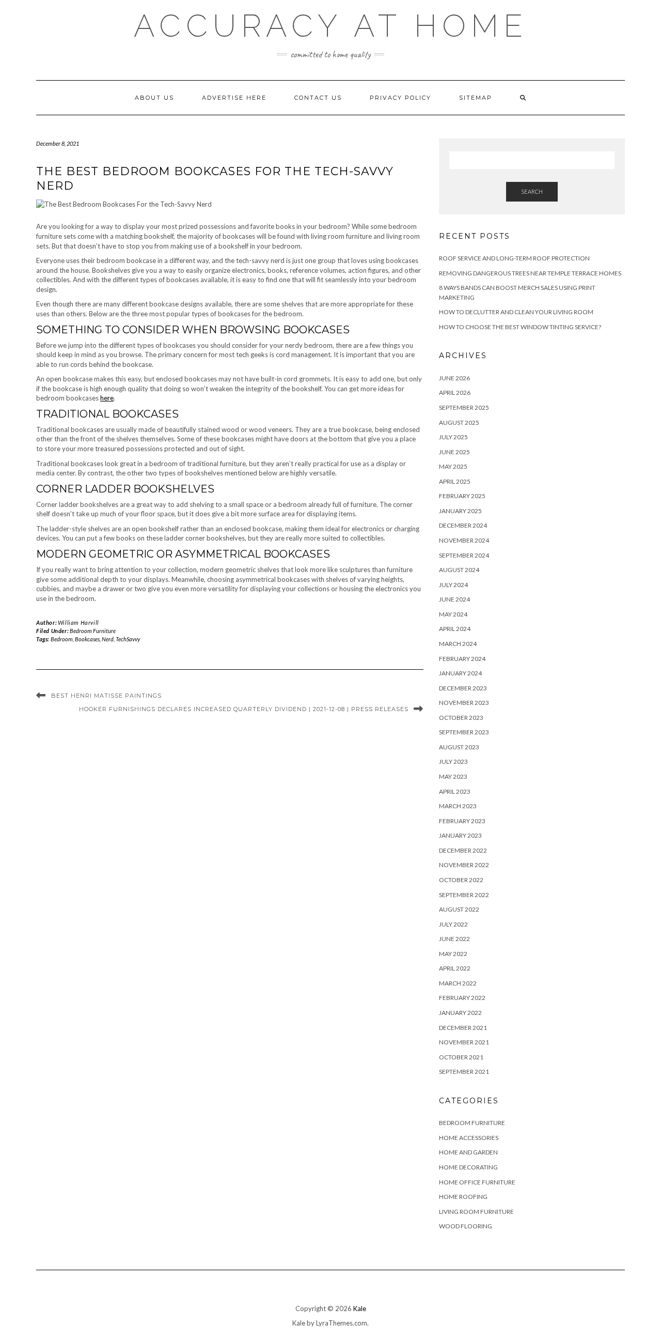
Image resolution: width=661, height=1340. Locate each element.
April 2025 (454, 481)
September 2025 (464, 407)
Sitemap (475, 97)
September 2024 (464, 555)
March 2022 (458, 983)
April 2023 (454, 791)
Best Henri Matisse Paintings (106, 695)
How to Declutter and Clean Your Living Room (516, 312)
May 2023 (453, 776)
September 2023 (464, 732)
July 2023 (453, 761)
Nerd (108, 639)
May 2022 (453, 954)
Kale (359, 1308)
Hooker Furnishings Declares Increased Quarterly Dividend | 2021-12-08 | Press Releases (243, 709)
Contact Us (318, 97)
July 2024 (453, 585)
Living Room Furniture (476, 1211)
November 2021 (464, 1042)
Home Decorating (468, 1167)
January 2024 (460, 673)
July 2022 (453, 924)
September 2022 (464, 895)
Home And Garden (468, 1152)
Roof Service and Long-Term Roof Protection (514, 258)
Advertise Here (234, 97)
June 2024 (454, 599)
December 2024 (463, 525)
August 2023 (459, 747)
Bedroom (62, 639)
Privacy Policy (400, 97)
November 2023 (464, 702)
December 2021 (463, 1027)
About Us (154, 97)
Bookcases (87, 639)
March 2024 (458, 644)
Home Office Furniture (477, 1182)
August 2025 (459, 422)
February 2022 (462, 998)
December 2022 (463, 850)
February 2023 (462, 821)
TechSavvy (128, 639)
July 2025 (453, 437)
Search (532, 191)
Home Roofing (463, 1196)
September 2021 (464, 1071)
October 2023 (461, 717)
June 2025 (454, 452)
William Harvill (78, 622)
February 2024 (462, 659)
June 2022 (454, 939)
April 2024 (454, 629)
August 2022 (459, 909)
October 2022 (461, 880)
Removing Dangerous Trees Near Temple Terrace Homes (530, 273)
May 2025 (453, 466)
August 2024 (459, 570)
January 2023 (460, 835)
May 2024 (453, 614)
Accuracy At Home (331, 26)
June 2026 (454, 378)
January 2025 (460, 511)
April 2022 (454, 968)
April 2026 (454, 392)
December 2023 (463, 688)
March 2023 (458, 806)
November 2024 (464, 540)
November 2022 (464, 865)
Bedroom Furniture (93, 630)
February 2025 (462, 496)
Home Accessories (468, 1138)
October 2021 (461, 1057)
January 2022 (460, 1012)
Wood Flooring (465, 1226)
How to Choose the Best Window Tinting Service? (520, 327)
